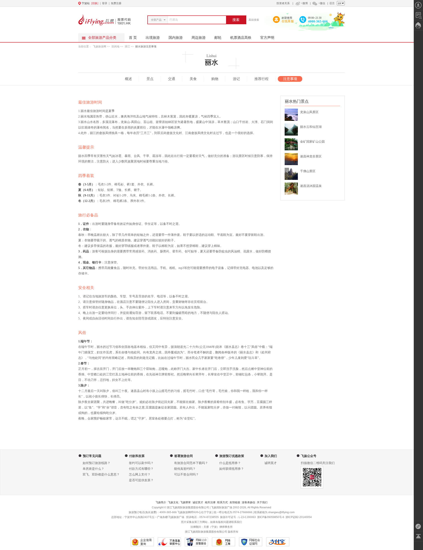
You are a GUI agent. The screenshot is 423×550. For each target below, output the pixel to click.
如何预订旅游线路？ (96, 463)
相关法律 (210, 502)
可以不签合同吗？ (186, 474)
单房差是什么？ (93, 468)
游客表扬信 (248, 502)
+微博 (304, 3)
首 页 (133, 37)
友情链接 (235, 502)
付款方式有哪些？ (141, 468)
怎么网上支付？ (139, 474)
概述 (128, 79)
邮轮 (217, 37)
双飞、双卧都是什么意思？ (101, 474)
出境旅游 (153, 37)
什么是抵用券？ (230, 463)
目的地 (115, 46)
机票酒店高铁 (240, 37)
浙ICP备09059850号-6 (270, 517)
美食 (193, 79)
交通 (171, 79)
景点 (150, 79)
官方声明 (267, 37)
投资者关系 (283, 3)
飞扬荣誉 (185, 502)
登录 (104, 3)
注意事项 (290, 79)
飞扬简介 (161, 502)
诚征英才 (198, 502)
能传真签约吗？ (185, 468)
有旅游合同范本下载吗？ (191, 463)
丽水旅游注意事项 (145, 46)
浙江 (127, 46)
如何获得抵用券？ (231, 468)
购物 (214, 79)
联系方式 (222, 502)
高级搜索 (254, 19)
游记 (236, 79)
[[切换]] (200, 3)
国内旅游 (176, 37)
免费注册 (116, 3)
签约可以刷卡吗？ (141, 463)
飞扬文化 (173, 502)
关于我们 (262, 502)
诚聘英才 (270, 463)
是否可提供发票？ (141, 480)
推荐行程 (261, 79)
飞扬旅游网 (99, 46)
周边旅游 (198, 37)
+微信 (321, 3)
